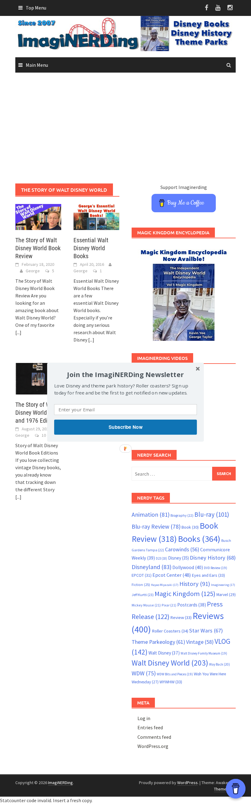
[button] (125, 374)
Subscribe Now (125, 427)
